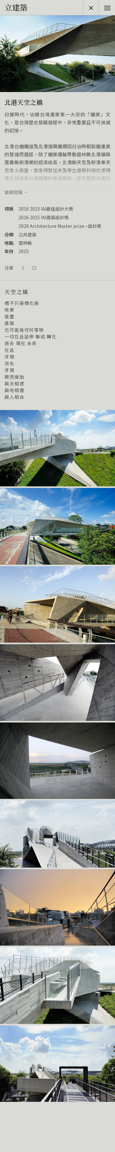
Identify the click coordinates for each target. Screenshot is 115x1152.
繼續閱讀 (13, 192)
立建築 (15, 7)
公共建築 (27, 234)
